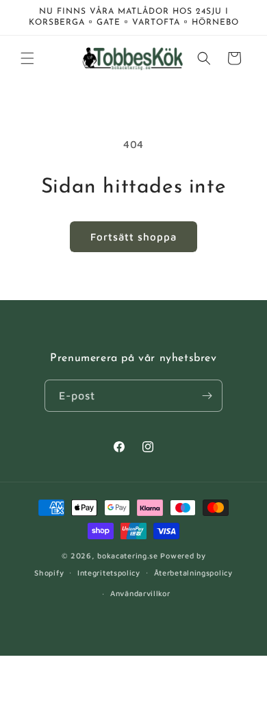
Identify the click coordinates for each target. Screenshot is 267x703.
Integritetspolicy (108, 572)
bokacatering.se (127, 555)
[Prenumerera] (207, 396)
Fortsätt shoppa (133, 237)
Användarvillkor (140, 593)
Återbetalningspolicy (193, 572)
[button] (27, 58)
